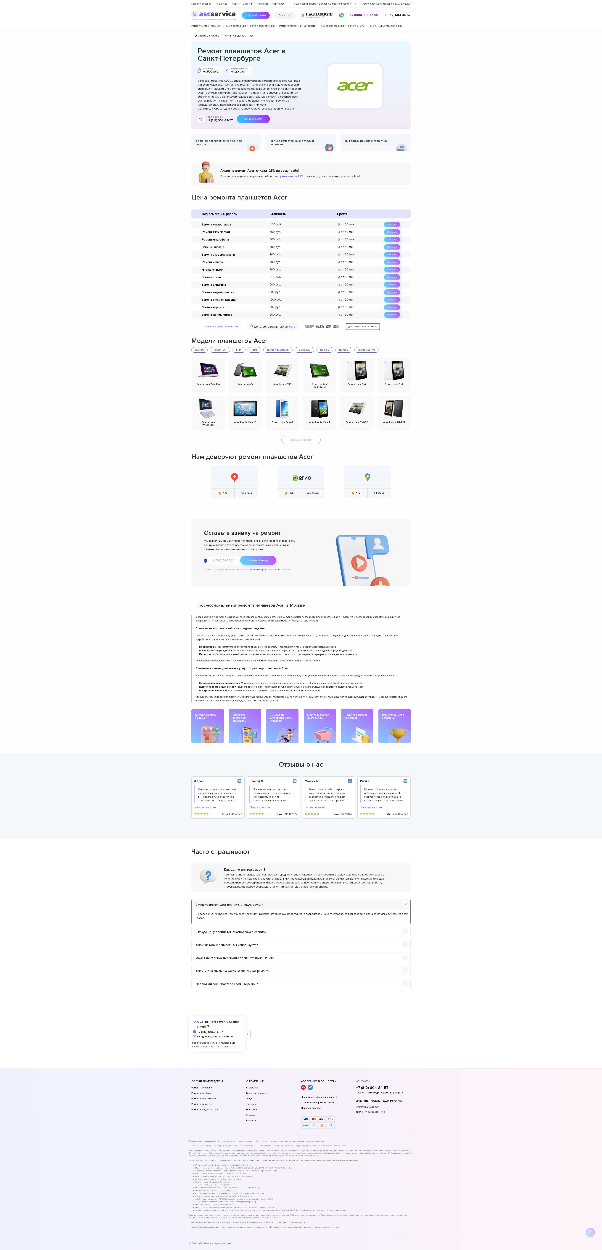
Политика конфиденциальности (319, 1097)
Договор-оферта (311, 1108)
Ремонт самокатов (201, 1104)
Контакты (263, 3)
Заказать (392, 224)
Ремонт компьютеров (203, 1098)
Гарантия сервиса (201, 3)
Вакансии (248, 3)
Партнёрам (278, 3)
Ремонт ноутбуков (201, 1093)
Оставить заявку (253, 119)
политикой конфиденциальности (263, 569)
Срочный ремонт (257, 15)
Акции (235, 3)
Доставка (251, 1104)
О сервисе (252, 1087)
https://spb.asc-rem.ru (207, 1227)
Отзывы (250, 1115)
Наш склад (221, 3)
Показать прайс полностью (221, 326)
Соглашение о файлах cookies (318, 1102)
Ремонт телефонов (202, 1087)
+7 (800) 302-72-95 (364, 15)
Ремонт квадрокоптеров (205, 1109)
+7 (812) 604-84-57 (397, 15)
